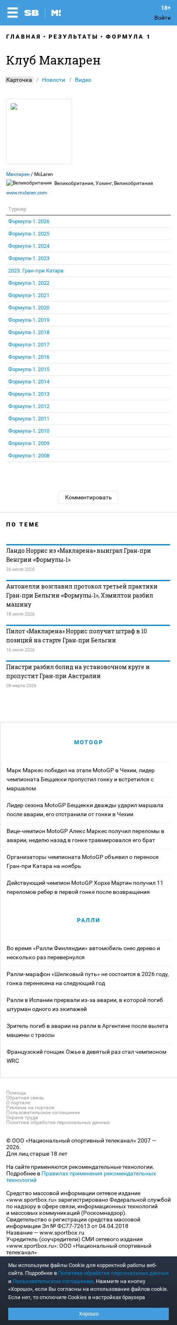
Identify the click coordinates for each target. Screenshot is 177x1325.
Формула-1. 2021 (28, 295)
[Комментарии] (137, 815)
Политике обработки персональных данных (113, 1273)
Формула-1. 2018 (28, 332)
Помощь (16, 1092)
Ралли (88, 920)
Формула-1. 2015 (28, 369)
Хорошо (88, 1314)
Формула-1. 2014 (28, 382)
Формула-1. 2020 (28, 308)
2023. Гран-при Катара (35, 271)
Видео (83, 79)
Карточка (19, 79)
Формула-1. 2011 (28, 419)
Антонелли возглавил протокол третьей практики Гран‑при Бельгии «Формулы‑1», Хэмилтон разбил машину (82, 595)
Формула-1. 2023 (28, 258)
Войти (162, 17)
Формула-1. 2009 (28, 443)
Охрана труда (22, 1117)
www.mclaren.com (26, 193)
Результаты (73, 36)
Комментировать (88, 497)
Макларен (18, 174)
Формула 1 (128, 36)
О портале (18, 1102)
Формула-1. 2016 (28, 357)
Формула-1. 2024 (28, 246)
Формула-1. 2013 (28, 394)
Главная (23, 36)
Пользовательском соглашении (53, 1281)
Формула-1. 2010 (28, 431)
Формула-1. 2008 (28, 455)
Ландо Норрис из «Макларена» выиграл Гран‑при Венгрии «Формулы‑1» (78, 555)
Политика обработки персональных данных (58, 1122)
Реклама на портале (30, 1107)
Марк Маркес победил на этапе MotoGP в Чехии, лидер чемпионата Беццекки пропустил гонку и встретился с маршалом (81, 779)
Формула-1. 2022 (28, 283)
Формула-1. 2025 (28, 234)
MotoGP (88, 742)
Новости (53, 79)
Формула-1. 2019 (28, 320)
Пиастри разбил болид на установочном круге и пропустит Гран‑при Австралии (78, 671)
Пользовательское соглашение (43, 1112)
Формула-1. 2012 (28, 406)
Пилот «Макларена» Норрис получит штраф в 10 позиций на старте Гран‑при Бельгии (76, 635)
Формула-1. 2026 (28, 221)
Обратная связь (25, 1097)
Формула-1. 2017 (28, 345)
